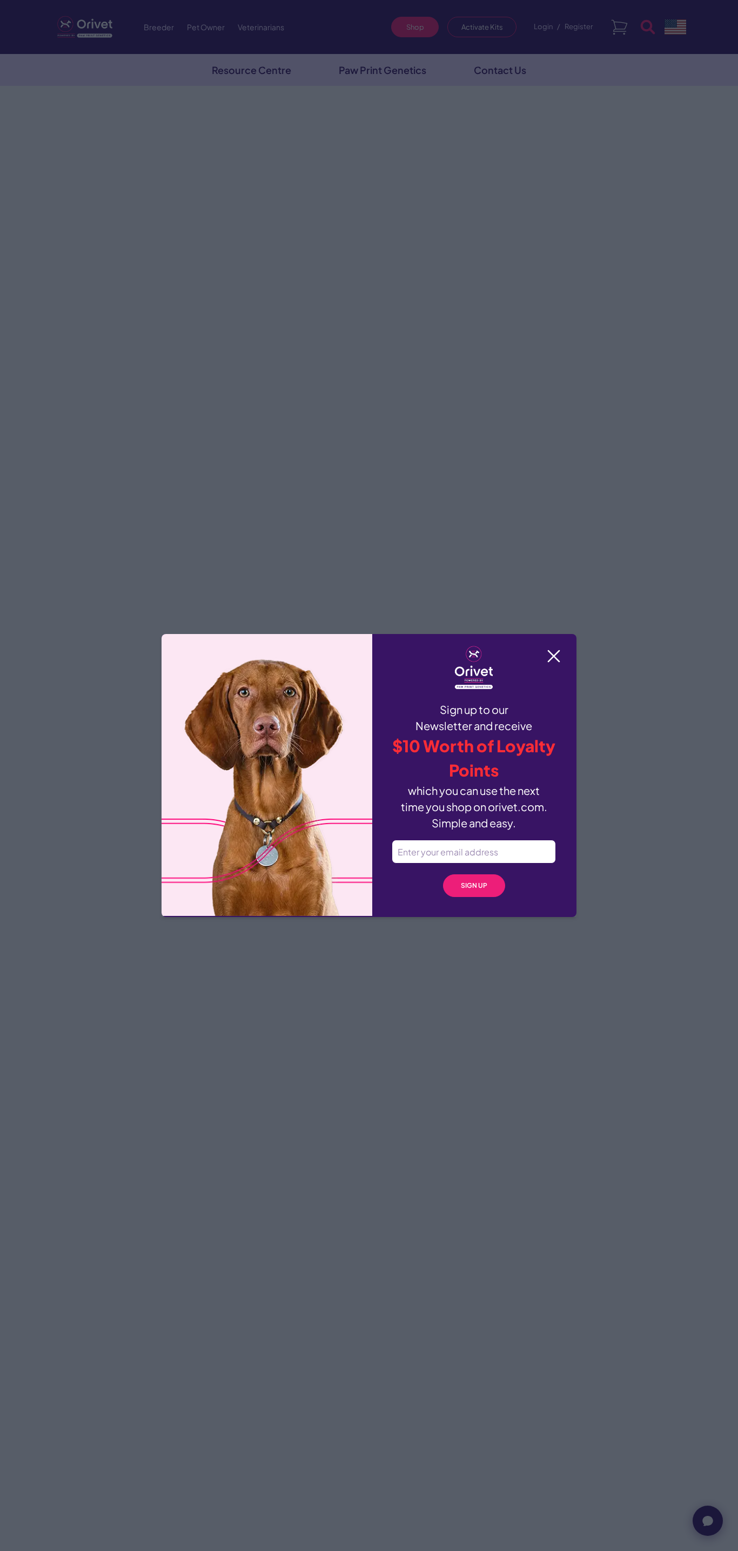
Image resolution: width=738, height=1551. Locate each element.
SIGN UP (474, 885)
